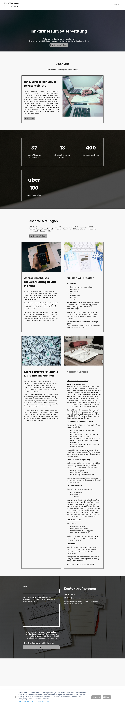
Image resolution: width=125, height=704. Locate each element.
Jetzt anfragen (29, 118)
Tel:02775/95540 (69, 594)
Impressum (40, 702)
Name (25, 586)
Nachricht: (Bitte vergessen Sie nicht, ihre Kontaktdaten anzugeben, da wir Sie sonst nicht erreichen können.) (39, 599)
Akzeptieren (96, 697)
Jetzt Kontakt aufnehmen (58, 45)
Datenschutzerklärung (25, 702)
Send (41, 647)
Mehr (49, 702)
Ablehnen (106, 697)
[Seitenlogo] (11, 5)
